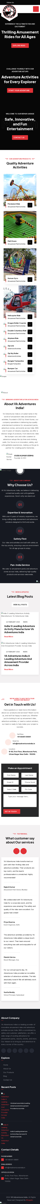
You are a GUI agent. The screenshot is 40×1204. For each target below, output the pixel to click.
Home (5, 1065)
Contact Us (7, 1080)
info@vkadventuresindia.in (24, 744)
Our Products (8, 1072)
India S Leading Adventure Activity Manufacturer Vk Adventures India (19, 629)
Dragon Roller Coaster (17, 323)
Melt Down (12, 241)
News (25, 622)
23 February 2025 (13, 652)
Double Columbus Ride (17, 331)
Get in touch (11, 811)
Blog (5, 1076)
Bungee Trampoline (16, 361)
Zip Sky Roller (13, 353)
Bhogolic (29, 1200)
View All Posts (20, 605)
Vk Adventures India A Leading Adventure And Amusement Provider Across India (18, 660)
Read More (8, 637)
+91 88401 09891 (24, 737)
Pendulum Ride (14, 204)
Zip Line (11, 346)
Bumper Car (13, 368)
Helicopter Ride (14, 315)
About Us (7, 1069)
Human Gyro (13, 278)
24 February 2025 (13, 622)
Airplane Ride (13, 338)
